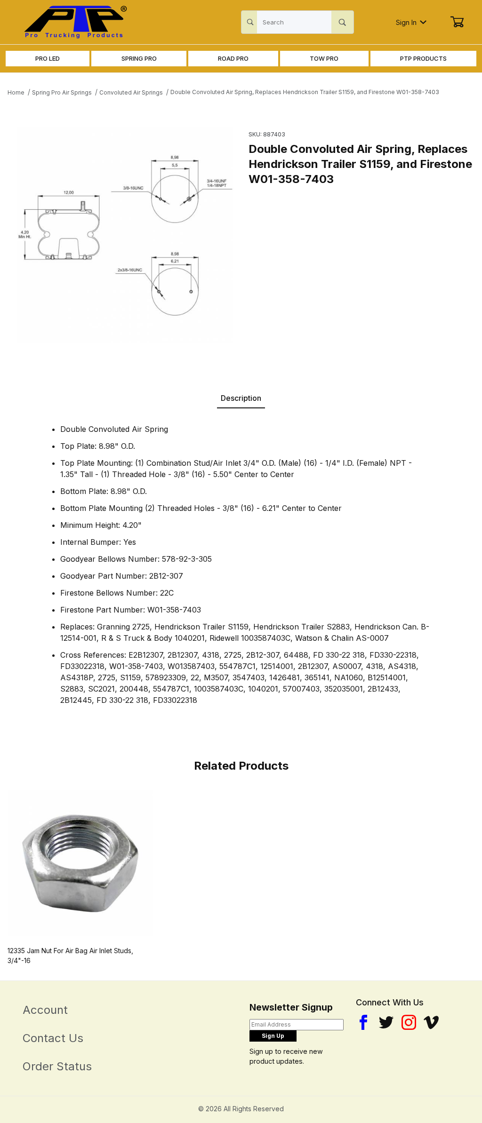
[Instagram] (409, 1022)
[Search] (342, 22)
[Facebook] (363, 1022)
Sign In (406, 22)
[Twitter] (386, 1022)
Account (45, 1010)
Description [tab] (241, 398)
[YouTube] (431, 1022)
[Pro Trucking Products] (74, 21)
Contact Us (53, 1038)
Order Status (57, 1066)
